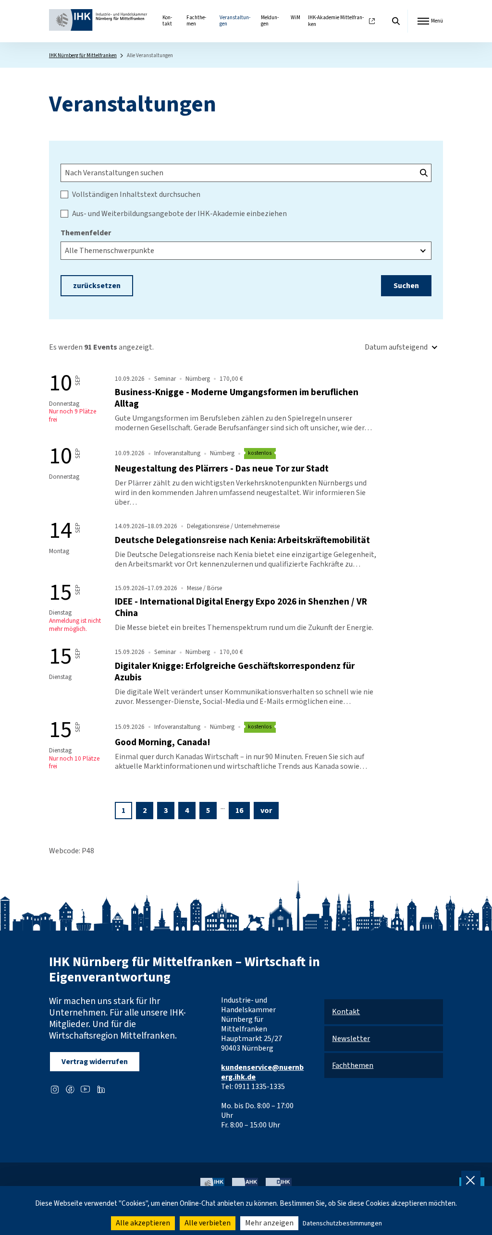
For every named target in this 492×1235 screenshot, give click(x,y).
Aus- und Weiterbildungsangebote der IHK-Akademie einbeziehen (179, 213)
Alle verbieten (207, 1223)
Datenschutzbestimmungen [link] (342, 1223)
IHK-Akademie (336, 21)
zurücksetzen (97, 285)
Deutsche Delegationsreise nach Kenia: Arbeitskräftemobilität (242, 540)
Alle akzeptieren (143, 1223)
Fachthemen (196, 21)
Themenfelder (86, 233)
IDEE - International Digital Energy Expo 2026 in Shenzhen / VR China (241, 607)
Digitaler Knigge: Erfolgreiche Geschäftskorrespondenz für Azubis (235, 671)
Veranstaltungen (235, 21)
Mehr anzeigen (269, 1223)
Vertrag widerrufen (95, 1061)
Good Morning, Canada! (162, 742)
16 (239, 810)
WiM (295, 17)
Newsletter (351, 1038)
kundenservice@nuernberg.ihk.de (262, 1072)
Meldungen (270, 21)
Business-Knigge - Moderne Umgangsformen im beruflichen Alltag (236, 398)
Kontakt (167, 21)
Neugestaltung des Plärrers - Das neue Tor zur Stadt (222, 468)
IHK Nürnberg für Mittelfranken (83, 55)
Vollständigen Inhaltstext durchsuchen (136, 194)
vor (266, 810)
